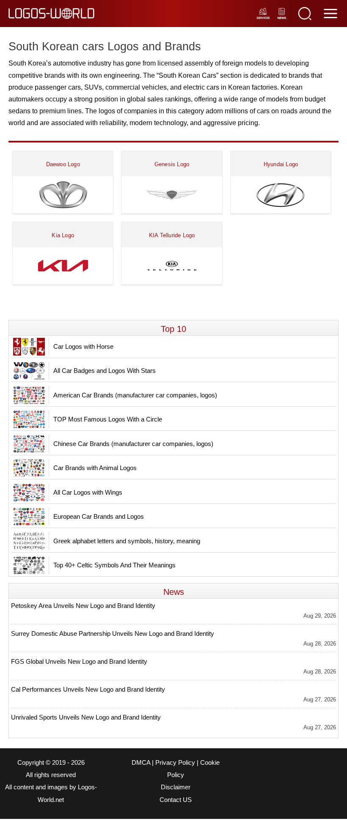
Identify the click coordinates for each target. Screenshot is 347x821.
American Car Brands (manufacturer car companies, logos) (135, 395)
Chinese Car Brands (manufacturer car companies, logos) (133, 443)
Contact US (176, 799)
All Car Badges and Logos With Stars (104, 370)
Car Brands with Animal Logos (95, 467)
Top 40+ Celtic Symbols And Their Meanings (114, 565)
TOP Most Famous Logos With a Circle (107, 419)
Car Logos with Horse (83, 346)
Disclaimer (175, 787)
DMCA (141, 762)
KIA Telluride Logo (172, 235)
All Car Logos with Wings (87, 492)
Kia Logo (63, 235)
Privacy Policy (175, 762)
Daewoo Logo (63, 164)
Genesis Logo (171, 164)
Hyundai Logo (281, 164)
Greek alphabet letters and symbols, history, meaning (126, 541)
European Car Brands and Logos (98, 516)
